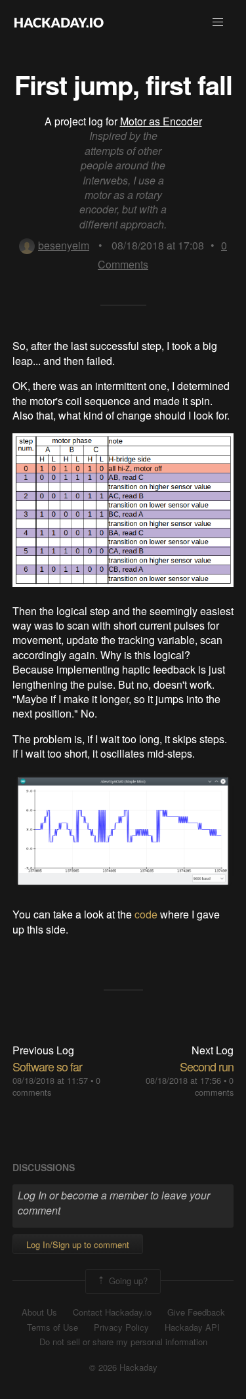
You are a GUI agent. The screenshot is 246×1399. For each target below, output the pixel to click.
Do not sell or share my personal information (123, 1342)
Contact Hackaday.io (112, 1312)
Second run (207, 1066)
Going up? (127, 1280)
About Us (39, 1312)
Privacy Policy (121, 1327)
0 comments (214, 1086)
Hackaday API (192, 1327)
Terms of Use (52, 1327)
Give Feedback (196, 1312)
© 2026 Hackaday (123, 1367)
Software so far (47, 1066)
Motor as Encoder (161, 121)
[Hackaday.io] (59, 22)
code (145, 914)
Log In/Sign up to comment (77, 1244)
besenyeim (63, 245)
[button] (217, 22)
